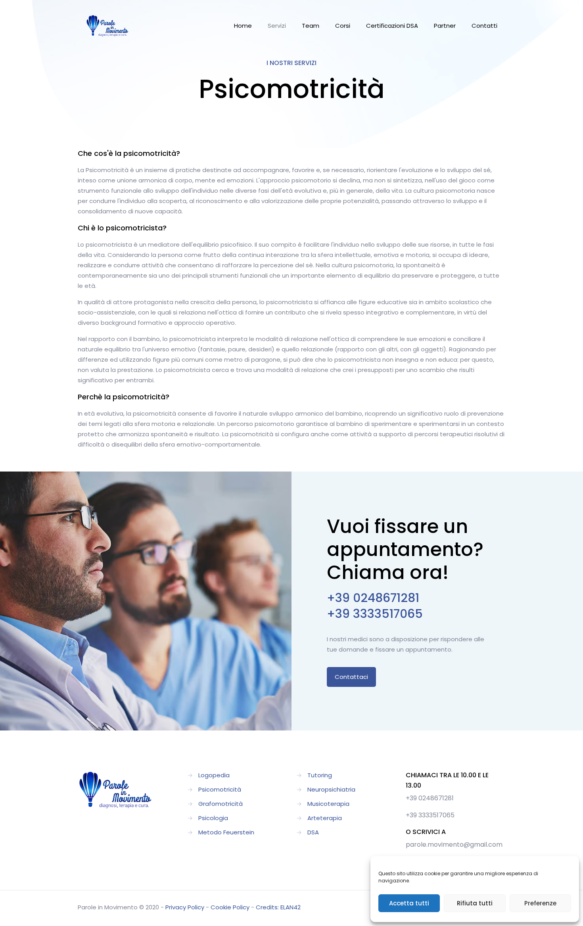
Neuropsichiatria (331, 789)
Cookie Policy (230, 907)
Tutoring (319, 775)
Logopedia (214, 775)
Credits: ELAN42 (278, 907)
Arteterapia (324, 818)
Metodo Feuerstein (226, 832)
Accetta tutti (409, 903)
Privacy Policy (184, 907)
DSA (313, 832)
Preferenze (540, 903)
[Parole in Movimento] (107, 26)
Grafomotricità (220, 803)
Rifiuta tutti (475, 903)
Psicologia (213, 818)
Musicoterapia (328, 803)
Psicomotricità (219, 789)
